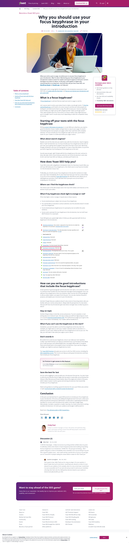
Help (58, 3)
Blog (52, 3)
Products (45, 510)
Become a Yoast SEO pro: (29, 13)
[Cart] (108, 3)
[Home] (20, 9)
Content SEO (36, 9)
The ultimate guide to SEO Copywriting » (58, 410)
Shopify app (55, 85)
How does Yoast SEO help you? (23, 100)
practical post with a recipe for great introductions (59, 389)
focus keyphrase (45, 101)
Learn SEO (44, 3)
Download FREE (80, 3)
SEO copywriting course (47, 353)
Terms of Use (22, 537)
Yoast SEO (75, 31)
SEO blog (26, 9)
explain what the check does (55, 91)
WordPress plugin (45, 85)
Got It (104, 537)
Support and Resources (72, 510)
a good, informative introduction (54, 127)
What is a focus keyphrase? (22, 93)
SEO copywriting (69, 31)
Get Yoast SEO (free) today (104, 106)
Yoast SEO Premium (61, 176)
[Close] (126, 537)
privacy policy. (102, 493)
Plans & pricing (33, 3)
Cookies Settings (93, 537)
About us (66, 3)
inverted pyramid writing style (55, 317)
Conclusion (18, 106)
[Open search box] (97, 3)
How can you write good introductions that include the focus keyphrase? (25, 103)
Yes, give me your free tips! (101, 489)
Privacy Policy (64, 540)
